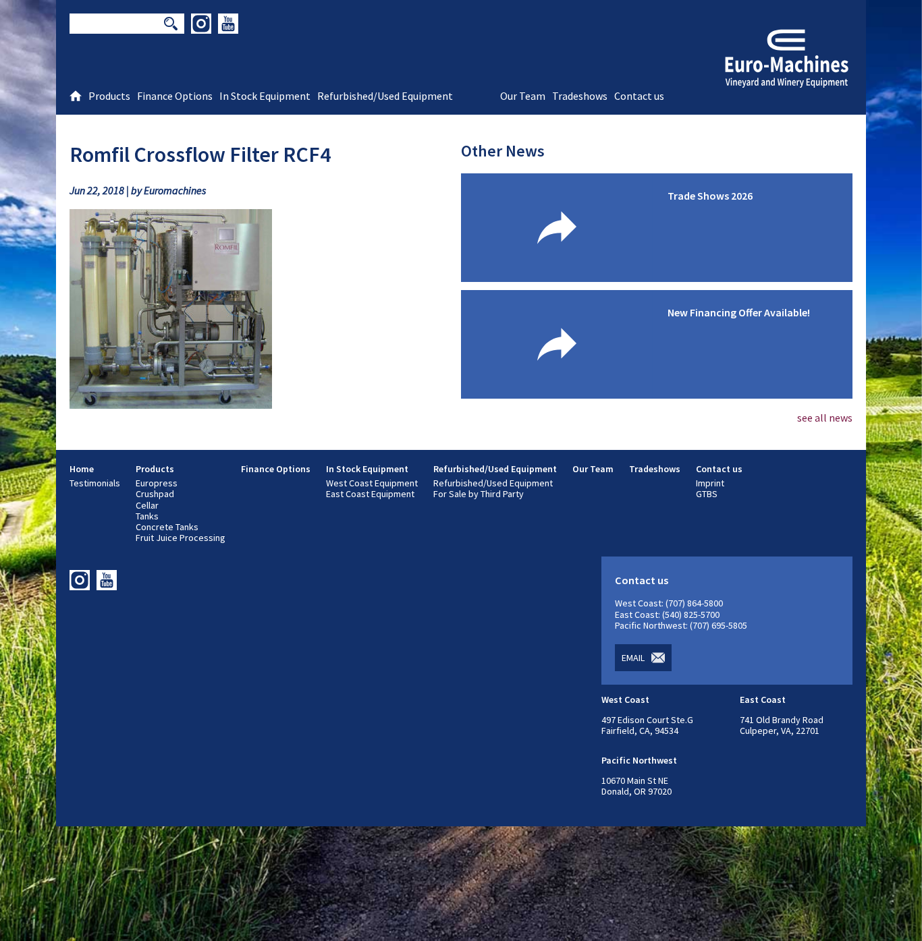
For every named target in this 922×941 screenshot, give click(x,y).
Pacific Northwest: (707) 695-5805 (681, 625)
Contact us (719, 469)
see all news (824, 417)
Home (82, 469)
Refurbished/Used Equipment (495, 469)
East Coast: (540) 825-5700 (667, 614)
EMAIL (633, 658)
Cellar (147, 505)
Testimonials (95, 483)
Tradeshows (654, 469)
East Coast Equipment (370, 494)
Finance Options (275, 469)
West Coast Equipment (372, 483)
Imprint (710, 483)
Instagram (201, 23)
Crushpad (155, 494)
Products (155, 469)
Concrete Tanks (167, 527)
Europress (157, 483)
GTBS (706, 494)
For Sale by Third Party (478, 494)
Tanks (147, 516)
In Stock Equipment (367, 469)
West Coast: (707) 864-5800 (669, 603)
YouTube (228, 23)
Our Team (593, 469)
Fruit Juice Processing (180, 538)
